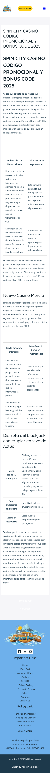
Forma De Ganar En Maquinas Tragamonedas (25, 143)
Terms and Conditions (25, 713)
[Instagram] (25, 651)
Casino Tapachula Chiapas (15, 287)
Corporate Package (26, 689)
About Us (25, 696)
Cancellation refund (25, 721)
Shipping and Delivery (25, 717)
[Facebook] (19, 651)
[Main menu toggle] (44, 8)
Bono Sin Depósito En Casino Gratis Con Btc (24, 140)
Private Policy (25, 725)
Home (25, 665)
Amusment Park (25, 673)
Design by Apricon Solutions (25, 766)
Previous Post (25, 600)
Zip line (25, 677)
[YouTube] (30, 651)
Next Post (25, 608)
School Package (26, 685)
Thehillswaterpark (31, 759)
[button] (25, 8)
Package (25, 680)
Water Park (25, 669)
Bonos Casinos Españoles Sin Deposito (21, 589)
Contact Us (25, 700)
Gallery (25, 693)
